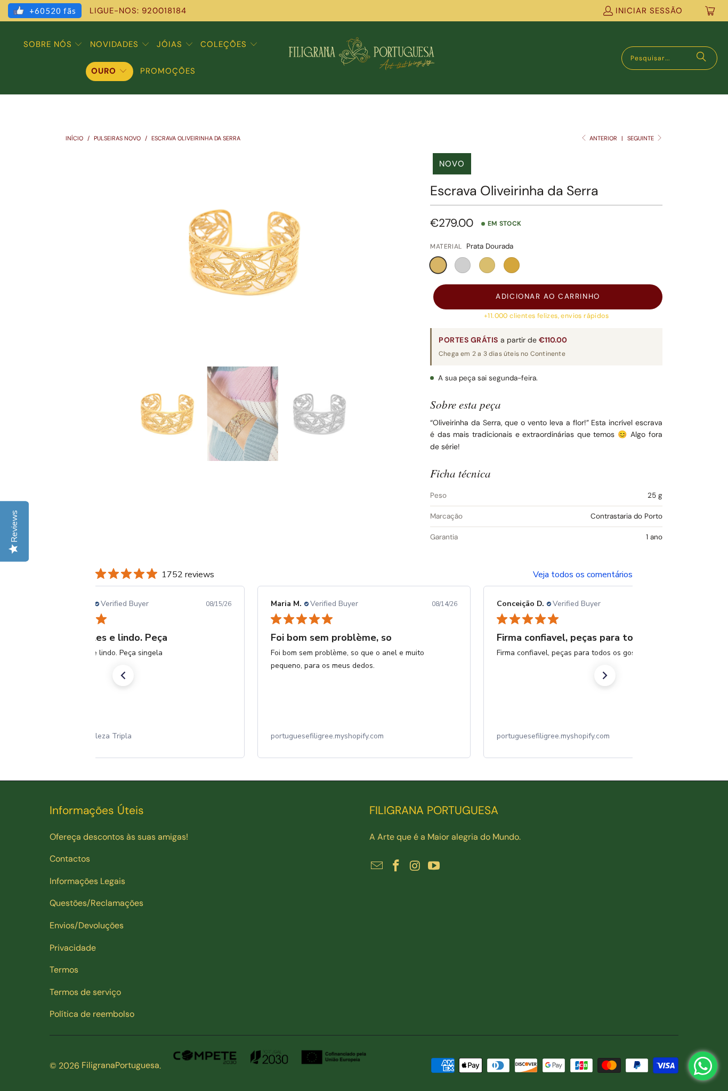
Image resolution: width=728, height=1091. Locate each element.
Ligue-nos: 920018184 (138, 10)
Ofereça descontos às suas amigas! (119, 836)
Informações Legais (87, 881)
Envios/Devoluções (87, 925)
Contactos (70, 858)
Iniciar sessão (649, 10)
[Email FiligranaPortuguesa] (377, 866)
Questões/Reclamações (96, 903)
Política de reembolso (92, 1014)
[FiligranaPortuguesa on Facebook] (397, 866)
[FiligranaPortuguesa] (361, 58)
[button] (53, 44)
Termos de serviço (85, 992)
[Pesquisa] (701, 58)
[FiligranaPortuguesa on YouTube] (434, 866)
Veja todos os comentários (583, 574)
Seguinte (641, 138)
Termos (64, 969)
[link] (138, 736)
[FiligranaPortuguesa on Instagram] (415, 866)
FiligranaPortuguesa (120, 1065)
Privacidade (73, 947)
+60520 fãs (52, 10)
